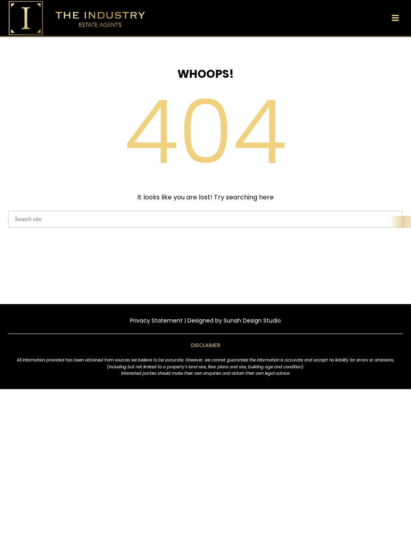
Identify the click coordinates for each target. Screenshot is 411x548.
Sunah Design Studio (252, 321)
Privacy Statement (156, 321)
